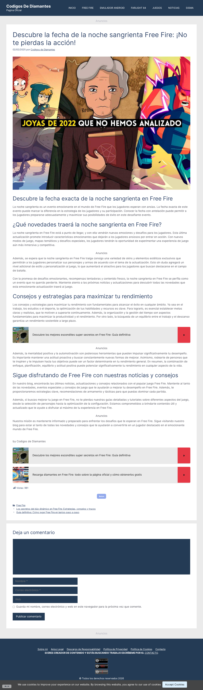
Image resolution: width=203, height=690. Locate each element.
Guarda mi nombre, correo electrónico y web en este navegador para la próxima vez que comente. (79, 606)
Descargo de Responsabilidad (83, 649)
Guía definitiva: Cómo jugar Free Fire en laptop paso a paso (47, 512)
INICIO (72, 7)
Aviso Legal (57, 649)
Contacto (160, 649)
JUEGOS (157, 7)
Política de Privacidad (115, 649)
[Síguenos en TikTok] (101, 645)
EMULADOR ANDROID (112, 7)
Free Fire (20, 505)
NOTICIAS (174, 7)
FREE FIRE (88, 7)
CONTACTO (151, 652)
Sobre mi (43, 649)
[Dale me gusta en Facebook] (102, 645)
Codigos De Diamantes (28, 6)
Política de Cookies (141, 649)
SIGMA (189, 7)
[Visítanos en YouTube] (100, 645)
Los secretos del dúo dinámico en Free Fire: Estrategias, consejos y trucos (56, 508)
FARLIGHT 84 (138, 7)
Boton (101, 496)
